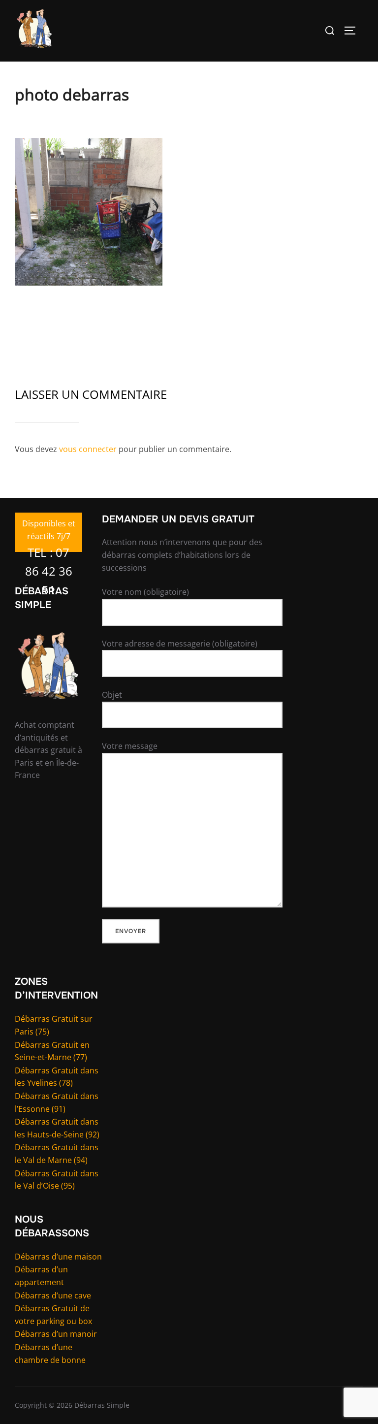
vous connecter (88, 449)
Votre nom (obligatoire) (145, 591)
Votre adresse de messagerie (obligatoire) (179, 643)
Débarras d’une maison (58, 1256)
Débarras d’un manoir (56, 1333)
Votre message (130, 746)
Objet (112, 694)
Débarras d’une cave (53, 1295)
